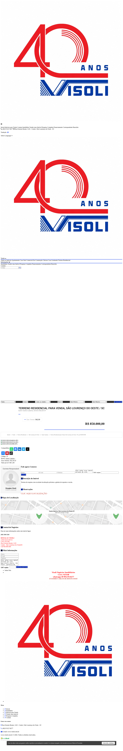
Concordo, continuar (108, 743)
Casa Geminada (53, 260)
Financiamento (58, 127)
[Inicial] (61, 121)
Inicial (3, 127)
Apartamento (16, 260)
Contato (19, 127)
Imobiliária (25, 127)
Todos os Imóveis (6, 260)
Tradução (4, 132)
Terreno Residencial (64, 260)
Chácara (45, 260)
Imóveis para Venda (11, 127)
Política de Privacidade (77, 743)
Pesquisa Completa (47, 127)
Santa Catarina (10, 458)
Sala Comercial (28, 260)
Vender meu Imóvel (35, 127)
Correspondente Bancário (70, 127)
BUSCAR (118, 402)
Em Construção (37, 260)
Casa (21, 260)
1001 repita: (97, 472)
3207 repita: (5, 567)
